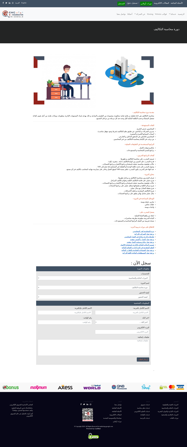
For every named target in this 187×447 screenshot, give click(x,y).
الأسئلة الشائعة (177, 3)
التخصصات (145, 274)
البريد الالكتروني (143, 327)
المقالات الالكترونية (161, 3)
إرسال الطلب (143, 359)
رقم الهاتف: (87, 318)
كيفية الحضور (144, 293)
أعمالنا (129, 14)
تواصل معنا (121, 14)
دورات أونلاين (146, 3)
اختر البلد (145, 318)
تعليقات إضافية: (143, 337)
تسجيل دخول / (133, 3)
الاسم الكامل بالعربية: (141, 308)
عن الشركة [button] (140, 14)
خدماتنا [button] (173, 14)
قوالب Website (161, 14)
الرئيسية (181, 14)
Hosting (150, 14)
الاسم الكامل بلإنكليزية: (83, 308)
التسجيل (121, 3)
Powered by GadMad (93, 428)
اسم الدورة (145, 283)
